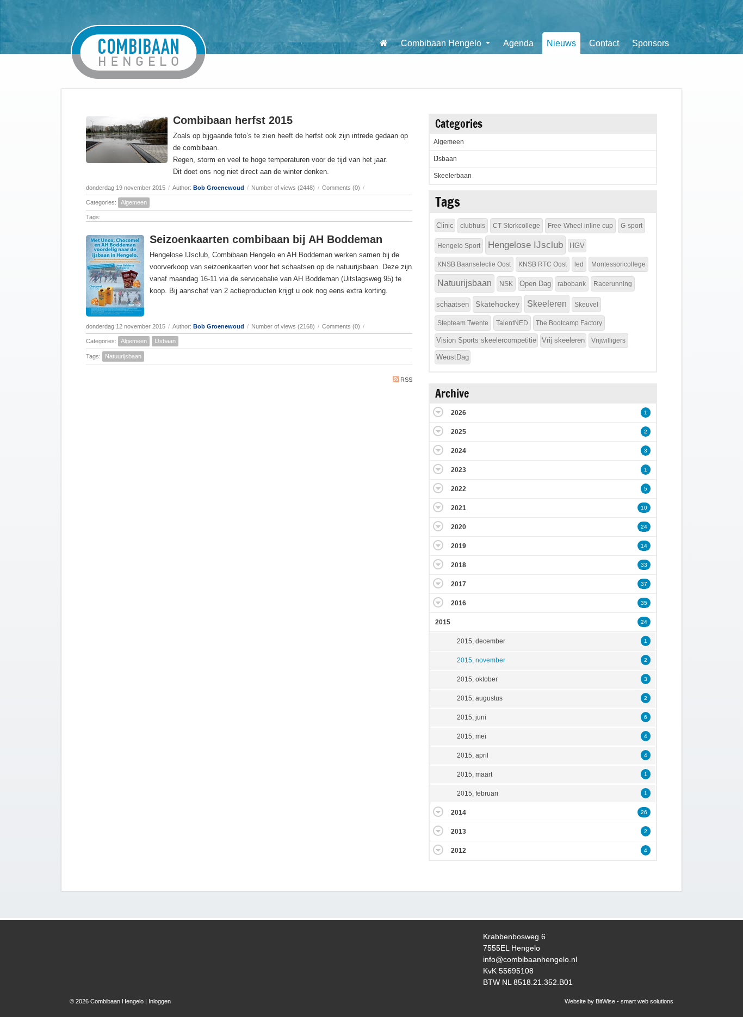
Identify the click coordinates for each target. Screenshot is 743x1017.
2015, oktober (477, 679)
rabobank (572, 284)
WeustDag (452, 357)
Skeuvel (586, 304)
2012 (458, 850)
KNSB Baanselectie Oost (474, 264)
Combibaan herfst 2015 (233, 120)
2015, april (472, 755)
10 (644, 508)
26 (644, 812)
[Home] (383, 43)
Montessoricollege (618, 264)
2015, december (481, 641)
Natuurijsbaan (123, 356)
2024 (458, 451)
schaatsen (452, 304)
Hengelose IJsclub (525, 245)
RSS (406, 379)
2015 (442, 622)
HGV (577, 245)
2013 (458, 831)
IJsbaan (165, 341)
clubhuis (472, 226)
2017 (458, 584)
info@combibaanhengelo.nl (530, 959)
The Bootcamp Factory (569, 323)
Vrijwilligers (608, 340)
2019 (458, 546)
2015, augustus (480, 698)
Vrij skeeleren (563, 340)
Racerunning (612, 284)
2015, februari (477, 793)
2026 (458, 413)
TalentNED (512, 323)
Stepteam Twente (462, 323)
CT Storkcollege (516, 226)
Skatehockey (497, 304)
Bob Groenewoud (218, 187)
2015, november (481, 660)
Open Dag (535, 284)
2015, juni (471, 717)
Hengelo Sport (458, 246)
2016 (458, 603)
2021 (458, 508)
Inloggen (159, 1001)
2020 (458, 527)
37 (644, 584)
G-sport (631, 226)
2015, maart (474, 774)
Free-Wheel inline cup (580, 226)
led (579, 264)
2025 (458, 432)
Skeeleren (547, 303)
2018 (458, 565)
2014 (458, 812)
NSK (506, 284)
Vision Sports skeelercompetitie (486, 340)
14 (644, 546)
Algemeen (134, 202)
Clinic (445, 225)
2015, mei (471, 736)
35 (644, 603)
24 (644, 527)
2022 (458, 489)
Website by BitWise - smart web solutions (619, 1001)
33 (644, 565)
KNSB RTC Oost (542, 264)
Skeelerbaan (453, 175)
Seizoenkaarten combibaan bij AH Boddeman (266, 239)
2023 (458, 470)
